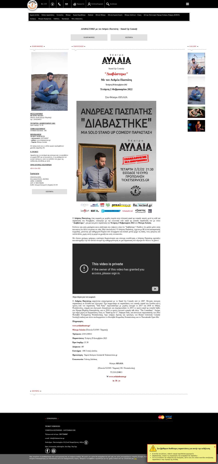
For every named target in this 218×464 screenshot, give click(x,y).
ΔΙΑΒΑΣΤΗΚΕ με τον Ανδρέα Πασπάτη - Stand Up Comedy (109, 29)
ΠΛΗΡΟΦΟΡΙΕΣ (89, 37)
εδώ (135, 458)
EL (42, 4)
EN (46, 4)
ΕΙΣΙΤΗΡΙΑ (129, 37)
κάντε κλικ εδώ (35, 168)
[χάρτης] (86, 442)
